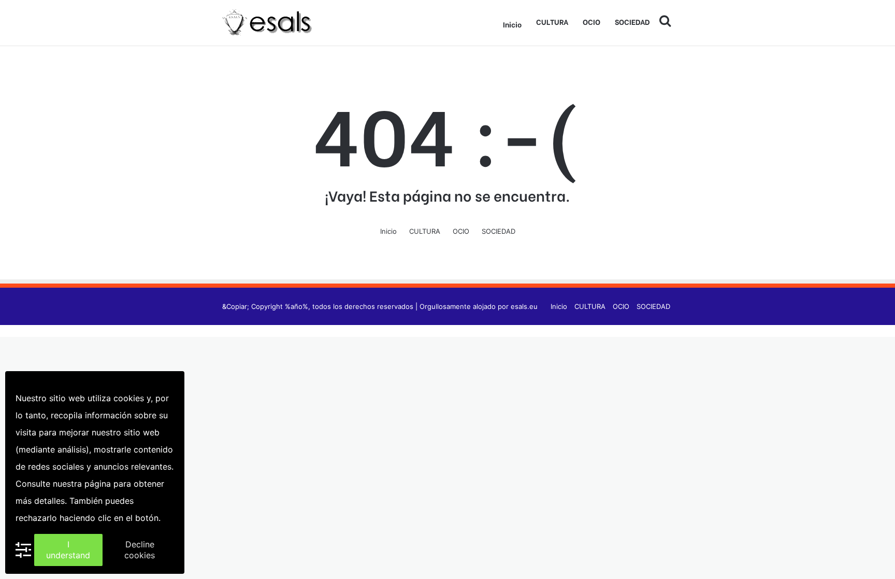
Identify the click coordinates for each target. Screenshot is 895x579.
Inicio (512, 24)
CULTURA (552, 21)
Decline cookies (139, 549)
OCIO (591, 21)
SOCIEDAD (632, 21)
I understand (68, 549)
